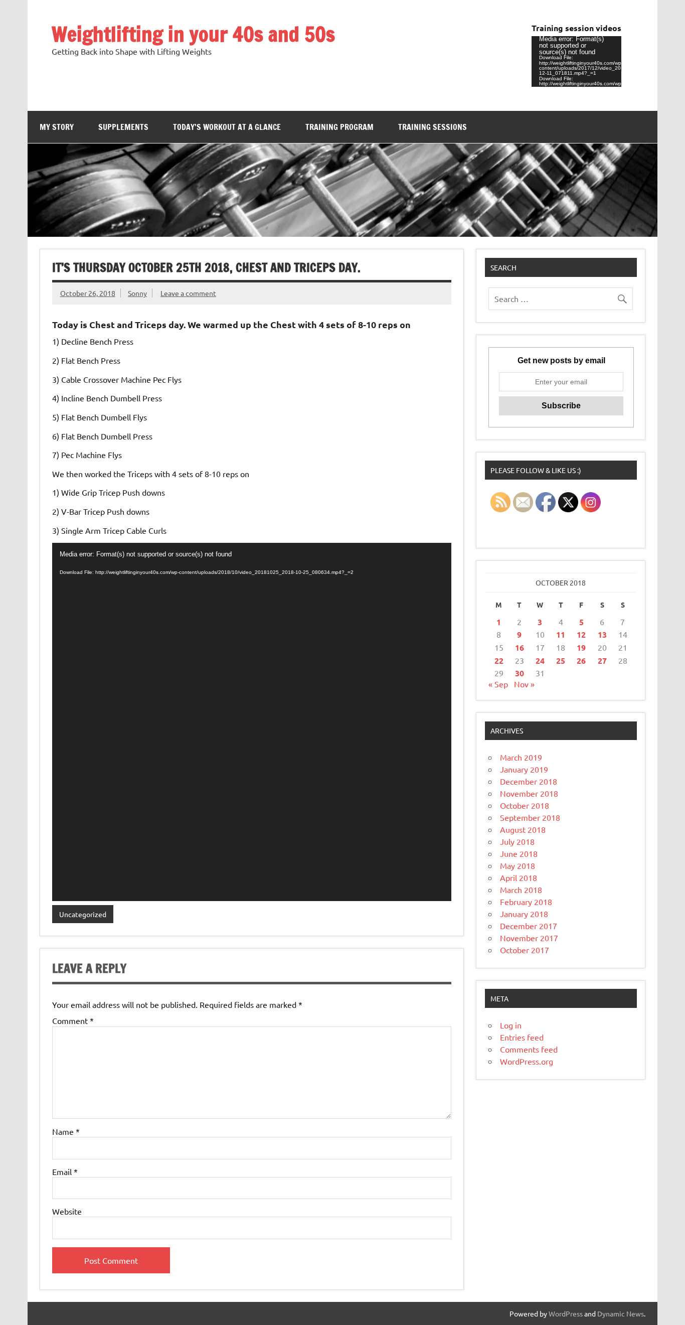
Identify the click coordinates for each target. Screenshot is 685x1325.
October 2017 (524, 950)
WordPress (566, 1313)
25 (560, 660)
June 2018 (519, 853)
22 (498, 660)
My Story (57, 126)
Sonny (137, 293)
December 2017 (528, 926)
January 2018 (524, 914)
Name (66, 1131)
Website (67, 1211)
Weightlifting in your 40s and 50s (193, 34)
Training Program (339, 126)
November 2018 (529, 793)
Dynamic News (620, 1313)
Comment (73, 1020)
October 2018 (524, 805)
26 (581, 660)
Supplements (123, 126)
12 (581, 634)
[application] (576, 61)
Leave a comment (188, 293)
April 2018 (518, 877)
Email (65, 1171)
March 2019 (521, 757)
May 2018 (517, 865)
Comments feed (529, 1049)
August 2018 (523, 829)
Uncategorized (82, 914)
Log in (511, 1025)
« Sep (498, 684)
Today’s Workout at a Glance (227, 126)
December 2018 (528, 781)
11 (560, 634)
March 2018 (521, 890)
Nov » (524, 684)
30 (519, 673)
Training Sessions (432, 126)
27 (602, 660)
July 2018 (517, 841)
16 (519, 647)
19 (581, 647)
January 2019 (524, 769)
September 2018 (530, 817)
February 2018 (526, 902)
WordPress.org (526, 1061)
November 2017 (529, 938)
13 (602, 634)
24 (540, 660)
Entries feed (522, 1037)
